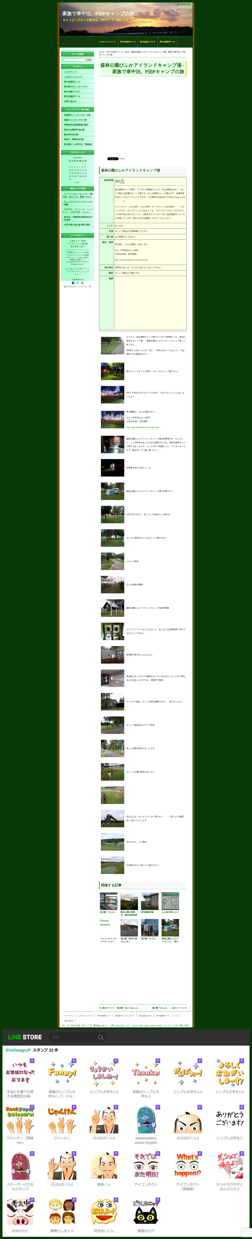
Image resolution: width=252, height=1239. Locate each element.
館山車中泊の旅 (71, 134)
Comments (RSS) (155, 1025)
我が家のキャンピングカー (76, 86)
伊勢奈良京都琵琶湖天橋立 (76, 125)
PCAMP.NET (184, 4)
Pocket (122, 158)
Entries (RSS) (138, 1025)
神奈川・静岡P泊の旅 (74, 139)
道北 (127, 52)
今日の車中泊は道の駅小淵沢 (77, 224)
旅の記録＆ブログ (147, 42)
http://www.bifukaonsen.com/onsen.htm (131, 260)
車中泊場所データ (167, 42)
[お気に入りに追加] (90, 286)
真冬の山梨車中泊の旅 (74, 129)
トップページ (70, 72)
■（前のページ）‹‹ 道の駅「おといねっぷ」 (119, 1008)
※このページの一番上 (173, 1025)
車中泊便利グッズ (127, 42)
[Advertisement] (78, 41)
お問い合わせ (70, 101)
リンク (176, 1016)
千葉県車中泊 (77, 279)
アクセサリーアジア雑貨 (77, 255)
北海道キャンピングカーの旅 (77, 115)
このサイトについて (107, 42)
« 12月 (76, 182)
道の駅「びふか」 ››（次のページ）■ (169, 1008)
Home (101, 52)
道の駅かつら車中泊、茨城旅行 (78, 144)
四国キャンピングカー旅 (75, 120)
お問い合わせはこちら (120, 1025)
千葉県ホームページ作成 (77, 252)
